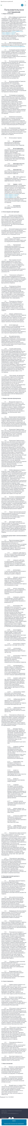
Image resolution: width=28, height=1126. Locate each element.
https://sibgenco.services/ (8, 32)
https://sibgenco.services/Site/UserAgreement (13, 46)
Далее (14, 1120)
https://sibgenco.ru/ (17, 31)
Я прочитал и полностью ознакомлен (14, 1123)
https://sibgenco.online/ (8, 34)
